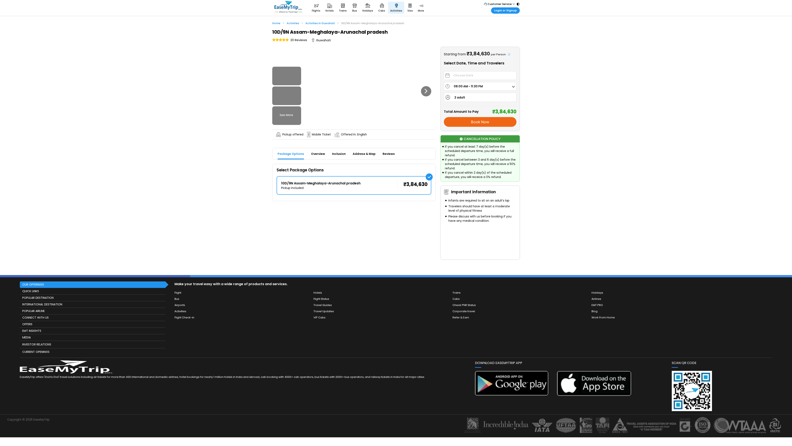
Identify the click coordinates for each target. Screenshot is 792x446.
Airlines (596, 299)
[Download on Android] (512, 394)
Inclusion (339, 154)
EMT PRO (597, 305)
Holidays (597, 293)
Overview (318, 154)
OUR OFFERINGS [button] (33, 284)
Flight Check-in (184, 317)
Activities (180, 311)
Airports (179, 305)
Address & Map (364, 154)
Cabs (456, 299)
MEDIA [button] (26, 337)
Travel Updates (324, 311)
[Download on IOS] (594, 394)
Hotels (318, 293)
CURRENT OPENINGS (36, 352)
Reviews (389, 154)
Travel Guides (323, 305)
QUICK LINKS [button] (30, 291)
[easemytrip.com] (288, 7)
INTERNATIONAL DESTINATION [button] (42, 304)
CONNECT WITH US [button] (35, 318)
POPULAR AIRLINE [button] (33, 311)
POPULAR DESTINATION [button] (38, 298)
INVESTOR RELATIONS (36, 344)
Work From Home (603, 317)
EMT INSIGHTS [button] (31, 331)
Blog (595, 311)
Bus (176, 299)
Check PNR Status (464, 305)
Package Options (291, 154)
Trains (457, 293)
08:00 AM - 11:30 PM (468, 86)
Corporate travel (464, 311)
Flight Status (321, 299)
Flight (177, 293)
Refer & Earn (461, 317)
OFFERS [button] (27, 324)
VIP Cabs (319, 317)
